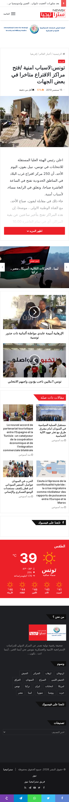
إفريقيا (33, 53)
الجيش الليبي (57, 679)
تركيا (27, 686)
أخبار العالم (45, 53)
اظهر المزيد (35, 230)
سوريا (40, 692)
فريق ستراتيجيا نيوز (34, 781)
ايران (37, 686)
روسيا (51, 692)
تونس (17, 686)
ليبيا (30, 692)
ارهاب (48, 673)
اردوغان (60, 673)
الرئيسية (58, 53)
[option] (34, 267)
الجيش (24, 673)
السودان (30, 679)
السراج (42, 679)
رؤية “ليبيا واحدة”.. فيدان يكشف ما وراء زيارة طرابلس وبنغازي (35, 270)
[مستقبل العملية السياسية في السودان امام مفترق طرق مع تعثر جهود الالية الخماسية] (51, 412)
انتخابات (49, 686)
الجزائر (36, 673)
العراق (17, 679)
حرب (61, 692)
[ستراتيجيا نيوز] (52, 13)
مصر (20, 692)
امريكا (61, 686)
